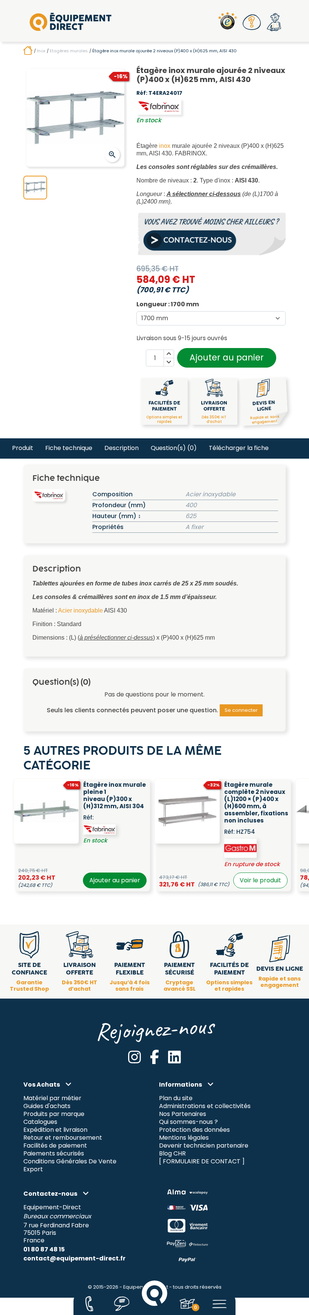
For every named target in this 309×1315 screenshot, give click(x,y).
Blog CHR (172, 1153)
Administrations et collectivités (205, 1106)
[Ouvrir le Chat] (122, 1303)
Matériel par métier (52, 1098)
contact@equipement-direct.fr (74, 1258)
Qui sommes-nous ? (188, 1122)
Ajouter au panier (227, 357)
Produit (22, 448)
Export (33, 1169)
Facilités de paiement (55, 1146)
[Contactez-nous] (89, 1303)
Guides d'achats (46, 1106)
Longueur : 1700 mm (167, 304)
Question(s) (174, 448)
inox (164, 146)
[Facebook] (154, 1057)
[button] (252, 22)
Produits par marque (53, 1114)
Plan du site (176, 1098)
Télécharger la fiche (239, 448)
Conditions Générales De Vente (69, 1161)
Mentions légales (184, 1138)
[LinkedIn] (174, 1057)
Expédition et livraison (55, 1130)
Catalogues (40, 1122)
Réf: (141, 93)
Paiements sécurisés (53, 1153)
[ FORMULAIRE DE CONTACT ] (202, 1161)
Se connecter (241, 710)
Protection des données (194, 1130)
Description (121, 448)
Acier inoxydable (80, 610)
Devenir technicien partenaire (203, 1146)
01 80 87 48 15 (44, 1249)
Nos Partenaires (182, 1114)
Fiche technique (68, 448)
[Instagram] (134, 1057)
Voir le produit (260, 880)
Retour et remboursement (62, 1138)
